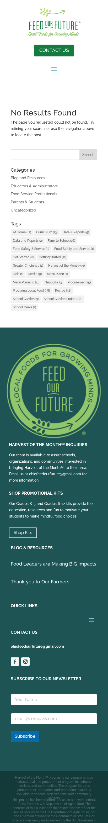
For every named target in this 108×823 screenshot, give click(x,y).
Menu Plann (57, 274)
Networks (53, 282)
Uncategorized (23, 210)
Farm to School (61, 240)
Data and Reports (27, 240)
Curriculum (46, 232)
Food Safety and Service (74, 249)
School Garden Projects (63, 299)
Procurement (79, 282)
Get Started (23, 257)
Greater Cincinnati (28, 265)
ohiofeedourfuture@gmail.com (37, 646)
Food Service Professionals (34, 194)
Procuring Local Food (31, 290)
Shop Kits (23, 532)
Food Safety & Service (31, 249)
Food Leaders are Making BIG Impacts (53, 564)
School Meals (24, 307)
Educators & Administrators (34, 186)
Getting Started (52, 257)
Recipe (63, 290)
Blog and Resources (28, 178)
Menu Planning (26, 282)
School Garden (26, 299)
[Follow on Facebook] (15, 661)
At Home (22, 232)
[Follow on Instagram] (25, 661)
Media (35, 274)
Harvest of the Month (66, 265)
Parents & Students (27, 202)
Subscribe (25, 736)
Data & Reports (76, 232)
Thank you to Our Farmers (40, 581)
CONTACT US (54, 50)
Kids (18, 274)
